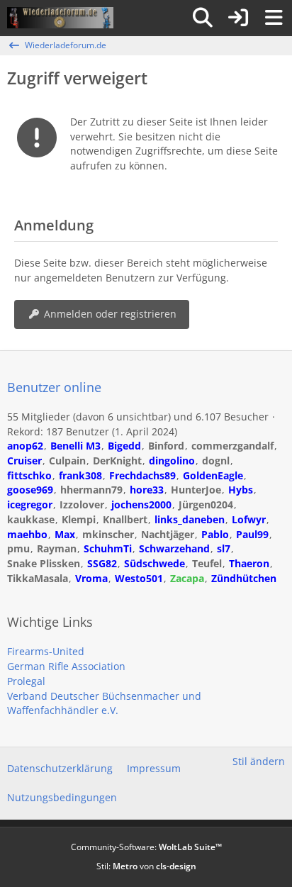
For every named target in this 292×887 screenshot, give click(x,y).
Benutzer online (54, 387)
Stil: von (146, 866)
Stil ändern (258, 761)
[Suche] (203, 18)
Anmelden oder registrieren (110, 313)
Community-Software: (146, 847)
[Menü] (273, 18)
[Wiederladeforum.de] (60, 18)
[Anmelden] (238, 17)
